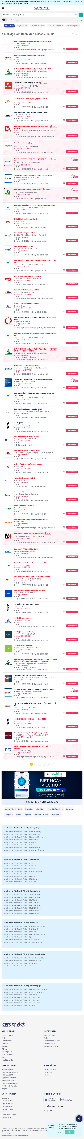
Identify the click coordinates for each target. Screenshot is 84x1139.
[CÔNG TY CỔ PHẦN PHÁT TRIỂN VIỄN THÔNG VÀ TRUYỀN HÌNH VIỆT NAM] (8, 678)
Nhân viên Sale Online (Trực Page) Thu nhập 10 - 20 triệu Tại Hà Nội (35, 318)
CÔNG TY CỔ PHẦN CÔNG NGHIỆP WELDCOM (27, 86)
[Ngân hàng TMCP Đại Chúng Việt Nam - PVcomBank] (8, 236)
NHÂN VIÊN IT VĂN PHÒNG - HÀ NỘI (26, 304)
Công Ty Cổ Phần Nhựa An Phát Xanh (25, 193)
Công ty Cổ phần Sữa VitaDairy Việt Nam (26, 494)
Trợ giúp (4, 1088)
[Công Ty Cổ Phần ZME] (8, 222)
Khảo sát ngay (24, 3)
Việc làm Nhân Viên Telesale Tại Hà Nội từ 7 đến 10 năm (22, 1003)
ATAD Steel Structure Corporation (24, 551)
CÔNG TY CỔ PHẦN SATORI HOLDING (25, 707)
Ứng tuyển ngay (72, 49)
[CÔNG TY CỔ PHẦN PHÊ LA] (8, 426)
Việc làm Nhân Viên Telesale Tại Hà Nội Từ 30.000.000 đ (22, 911)
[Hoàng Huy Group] (8, 307)
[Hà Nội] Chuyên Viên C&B (23, 618)
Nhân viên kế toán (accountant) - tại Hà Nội (29, 55)
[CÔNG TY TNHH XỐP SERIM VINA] (8, 293)
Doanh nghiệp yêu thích (15, 20)
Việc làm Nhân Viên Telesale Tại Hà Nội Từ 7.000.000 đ (21, 900)
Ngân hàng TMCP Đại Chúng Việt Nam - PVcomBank (30, 235)
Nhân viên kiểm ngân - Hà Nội (24, 233)
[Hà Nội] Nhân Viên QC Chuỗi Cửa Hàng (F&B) (30, 719)
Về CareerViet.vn (7, 1069)
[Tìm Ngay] (81, 15)
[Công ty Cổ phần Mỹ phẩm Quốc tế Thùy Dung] (8, 649)
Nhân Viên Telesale (20, 143)
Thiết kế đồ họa (7, 1106)
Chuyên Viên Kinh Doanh (13, 809)
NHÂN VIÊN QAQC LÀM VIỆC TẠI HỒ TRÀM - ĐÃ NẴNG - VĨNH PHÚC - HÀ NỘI (30, 350)
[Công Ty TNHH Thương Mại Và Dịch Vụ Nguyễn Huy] (8, 536)
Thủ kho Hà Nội (19, 492)
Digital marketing (7, 1104)
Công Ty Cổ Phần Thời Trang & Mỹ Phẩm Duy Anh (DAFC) (31, 735)
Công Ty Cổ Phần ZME (20, 221)
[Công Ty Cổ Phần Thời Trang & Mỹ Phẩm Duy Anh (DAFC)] (8, 736)
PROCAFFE (17, 57)
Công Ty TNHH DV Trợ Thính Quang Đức (26, 249)
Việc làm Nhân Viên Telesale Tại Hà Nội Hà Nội (19, 863)
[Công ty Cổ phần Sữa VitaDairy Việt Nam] (8, 495)
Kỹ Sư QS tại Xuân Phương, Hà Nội (25, 219)
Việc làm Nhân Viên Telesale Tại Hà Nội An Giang (20, 868)
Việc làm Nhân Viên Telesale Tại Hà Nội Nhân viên (20, 932)
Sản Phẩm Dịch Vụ (50, 1043)
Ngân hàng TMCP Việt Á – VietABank (25, 382)
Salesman (69, 809)
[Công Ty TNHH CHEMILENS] (8, 115)
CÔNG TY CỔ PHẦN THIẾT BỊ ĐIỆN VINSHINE (27, 579)
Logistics (27, 814)
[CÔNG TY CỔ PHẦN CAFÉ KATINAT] (8, 635)
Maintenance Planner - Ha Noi (24, 506)
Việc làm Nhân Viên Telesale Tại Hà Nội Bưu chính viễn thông (24, 850)
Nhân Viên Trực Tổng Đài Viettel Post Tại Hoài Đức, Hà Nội (34, 205)
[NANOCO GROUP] (8, 522)
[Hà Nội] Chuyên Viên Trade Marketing (27, 604)
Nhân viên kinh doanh (9, 1115)
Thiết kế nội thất (7, 1101)
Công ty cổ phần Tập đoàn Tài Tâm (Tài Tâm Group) (30, 368)
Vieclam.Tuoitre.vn (50, 1069)
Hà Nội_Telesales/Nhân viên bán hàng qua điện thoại (32, 41)
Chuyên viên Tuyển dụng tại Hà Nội (26, 82)
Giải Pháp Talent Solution (52, 1041)
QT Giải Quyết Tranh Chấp (10, 1086)
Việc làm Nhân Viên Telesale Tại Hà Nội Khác (18, 966)
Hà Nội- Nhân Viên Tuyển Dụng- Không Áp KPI (30, 563)
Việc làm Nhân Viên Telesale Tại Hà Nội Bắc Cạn (19, 876)
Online (18, 814)
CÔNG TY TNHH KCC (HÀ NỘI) (23, 751)
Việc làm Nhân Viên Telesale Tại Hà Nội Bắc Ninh (20, 882)
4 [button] (44, 764)
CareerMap (5, 1043)
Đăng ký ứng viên (7, 1060)
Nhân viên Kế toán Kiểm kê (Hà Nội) (26, 437)
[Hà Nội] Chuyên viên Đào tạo (24, 632)
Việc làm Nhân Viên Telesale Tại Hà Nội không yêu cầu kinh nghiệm (26, 989)
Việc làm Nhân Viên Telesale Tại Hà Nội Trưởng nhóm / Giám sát (25, 934)
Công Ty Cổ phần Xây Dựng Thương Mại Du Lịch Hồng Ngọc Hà (33, 453)
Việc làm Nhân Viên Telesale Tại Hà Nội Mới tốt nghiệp (21, 929)
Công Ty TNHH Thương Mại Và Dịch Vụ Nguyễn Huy (29, 536)
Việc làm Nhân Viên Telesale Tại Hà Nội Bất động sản (21, 845)
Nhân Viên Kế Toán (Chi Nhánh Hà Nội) (27, 450)
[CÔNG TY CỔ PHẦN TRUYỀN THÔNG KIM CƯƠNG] (8, 208)
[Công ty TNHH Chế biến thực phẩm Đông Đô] (8, 279)
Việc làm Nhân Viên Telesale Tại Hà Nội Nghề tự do (20, 963)
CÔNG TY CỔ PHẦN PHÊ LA (22, 425)
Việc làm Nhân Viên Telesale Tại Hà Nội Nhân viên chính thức (24, 958)
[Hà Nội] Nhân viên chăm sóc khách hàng (28, 423)
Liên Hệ (46, 1075)
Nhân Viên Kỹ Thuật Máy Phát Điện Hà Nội (28, 533)
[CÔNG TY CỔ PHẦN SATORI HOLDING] (8, 706)
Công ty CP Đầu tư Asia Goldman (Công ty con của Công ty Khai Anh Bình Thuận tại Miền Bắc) (35, 130)
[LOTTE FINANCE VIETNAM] (8, 44)
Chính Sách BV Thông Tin (10, 1072)
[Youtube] (51, 1111)
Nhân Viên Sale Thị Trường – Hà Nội (26, 290)
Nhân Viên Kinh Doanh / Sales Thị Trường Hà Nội (31, 519)
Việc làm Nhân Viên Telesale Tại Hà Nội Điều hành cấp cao (23, 942)
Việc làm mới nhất (7, 1035)
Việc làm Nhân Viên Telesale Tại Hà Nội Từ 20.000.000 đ (22, 908)
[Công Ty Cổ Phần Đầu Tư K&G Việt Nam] (8, 440)
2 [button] (35, 764)
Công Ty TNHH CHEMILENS (22, 114)
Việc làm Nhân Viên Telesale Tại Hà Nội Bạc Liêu (20, 874)
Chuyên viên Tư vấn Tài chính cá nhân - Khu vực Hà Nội (33, 175)
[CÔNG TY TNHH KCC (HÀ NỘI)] (8, 749)
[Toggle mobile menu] (3, 7)
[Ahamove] (8, 102)
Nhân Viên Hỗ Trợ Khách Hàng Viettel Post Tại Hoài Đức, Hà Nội (35, 261)
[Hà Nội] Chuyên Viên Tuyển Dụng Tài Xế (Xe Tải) (31, 99)
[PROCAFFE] (8, 58)
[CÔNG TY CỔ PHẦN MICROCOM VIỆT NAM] (8, 146)
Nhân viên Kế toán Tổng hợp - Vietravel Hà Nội (30, 590)
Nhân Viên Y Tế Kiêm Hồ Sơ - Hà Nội (26, 549)
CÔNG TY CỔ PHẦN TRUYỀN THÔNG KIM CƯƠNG (28, 207)
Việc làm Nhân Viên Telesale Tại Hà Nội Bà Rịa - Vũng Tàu (23, 871)
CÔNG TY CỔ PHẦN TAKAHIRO (23, 565)
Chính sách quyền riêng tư (10, 1083)
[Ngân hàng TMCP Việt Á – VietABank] (8, 382)
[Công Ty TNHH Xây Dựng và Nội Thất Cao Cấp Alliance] (8, 72)
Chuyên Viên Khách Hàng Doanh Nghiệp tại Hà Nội (30, 160)
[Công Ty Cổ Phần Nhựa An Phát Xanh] (8, 192)
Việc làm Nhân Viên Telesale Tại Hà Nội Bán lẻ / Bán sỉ (21, 839)
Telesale (4, 1112)
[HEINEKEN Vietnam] (8, 481)
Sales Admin (40, 809)
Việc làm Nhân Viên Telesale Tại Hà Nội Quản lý (19, 937)
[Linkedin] (47, 1111)
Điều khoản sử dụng (8, 1080)
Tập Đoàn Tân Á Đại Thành (22, 620)
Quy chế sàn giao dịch (9, 1077)
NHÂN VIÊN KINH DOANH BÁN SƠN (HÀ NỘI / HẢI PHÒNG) (31, 747)
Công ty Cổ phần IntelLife (22, 322)
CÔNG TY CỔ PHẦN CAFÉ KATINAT (24, 634)
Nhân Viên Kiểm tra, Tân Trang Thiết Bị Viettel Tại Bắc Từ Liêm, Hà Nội (34, 394)
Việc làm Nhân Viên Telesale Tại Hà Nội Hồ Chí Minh (21, 866)
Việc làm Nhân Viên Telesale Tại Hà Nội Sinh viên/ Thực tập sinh (25, 926)
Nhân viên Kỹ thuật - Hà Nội (23, 246)
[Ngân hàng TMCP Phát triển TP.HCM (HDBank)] (8, 162)
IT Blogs (4, 1049)
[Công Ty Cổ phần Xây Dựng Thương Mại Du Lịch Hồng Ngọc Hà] (8, 453)
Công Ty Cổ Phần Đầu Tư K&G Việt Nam (26, 439)
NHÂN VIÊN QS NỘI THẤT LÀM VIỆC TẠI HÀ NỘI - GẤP (32, 69)
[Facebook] (44, 1111)
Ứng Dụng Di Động (7, 1052)
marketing (29, 809)
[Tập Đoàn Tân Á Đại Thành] (8, 621)
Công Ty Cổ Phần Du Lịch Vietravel (24, 593)
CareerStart (6, 1057)
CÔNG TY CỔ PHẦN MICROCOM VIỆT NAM (26, 146)
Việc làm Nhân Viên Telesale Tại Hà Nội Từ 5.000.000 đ (22, 897)
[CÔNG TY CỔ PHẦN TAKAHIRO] (8, 566)
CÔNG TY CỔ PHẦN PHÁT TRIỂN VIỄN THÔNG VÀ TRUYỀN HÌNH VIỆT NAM (35, 678)
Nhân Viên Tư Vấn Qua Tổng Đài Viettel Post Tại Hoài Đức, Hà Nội (35, 334)
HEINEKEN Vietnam (20, 480)
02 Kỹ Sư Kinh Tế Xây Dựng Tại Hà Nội (27, 366)
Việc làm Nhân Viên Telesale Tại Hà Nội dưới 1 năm (20, 995)
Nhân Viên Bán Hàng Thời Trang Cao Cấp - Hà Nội (31, 733)
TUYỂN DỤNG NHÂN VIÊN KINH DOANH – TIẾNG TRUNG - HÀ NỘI (35, 704)
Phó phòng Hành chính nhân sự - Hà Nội (30, 675)
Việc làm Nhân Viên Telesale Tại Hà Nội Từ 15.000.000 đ (22, 905)
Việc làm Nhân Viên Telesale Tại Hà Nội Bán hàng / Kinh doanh (24, 837)
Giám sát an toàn (7, 1109)
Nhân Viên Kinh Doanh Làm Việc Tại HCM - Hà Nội (31, 112)
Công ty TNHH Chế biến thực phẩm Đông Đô (27, 278)
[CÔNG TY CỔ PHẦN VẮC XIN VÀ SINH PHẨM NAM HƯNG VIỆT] (8, 412)
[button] (81, 1)
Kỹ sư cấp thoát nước (55, 809)
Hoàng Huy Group (19, 306)
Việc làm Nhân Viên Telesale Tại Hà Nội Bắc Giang (20, 879)
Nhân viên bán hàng (41, 814)
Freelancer (5, 1098)
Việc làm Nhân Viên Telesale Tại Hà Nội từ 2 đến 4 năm (22, 997)
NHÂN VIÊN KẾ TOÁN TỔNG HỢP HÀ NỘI (28, 464)
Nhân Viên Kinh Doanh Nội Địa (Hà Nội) (27, 189)
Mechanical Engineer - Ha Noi (24, 478)
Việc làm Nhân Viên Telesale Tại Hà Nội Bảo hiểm (20, 842)
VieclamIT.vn (48, 1072)
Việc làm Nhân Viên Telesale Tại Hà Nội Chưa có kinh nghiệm (24, 992)
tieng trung (9, 814)
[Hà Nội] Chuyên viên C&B (23, 645)
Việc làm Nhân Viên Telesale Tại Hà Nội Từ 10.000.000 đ (22, 903)
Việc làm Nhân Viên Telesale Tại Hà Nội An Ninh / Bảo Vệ (22, 831)
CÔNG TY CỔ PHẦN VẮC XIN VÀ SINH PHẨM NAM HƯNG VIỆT (32, 411)
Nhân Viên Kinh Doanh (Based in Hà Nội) (28, 409)
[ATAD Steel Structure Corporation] (8, 552)
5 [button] (48, 764)
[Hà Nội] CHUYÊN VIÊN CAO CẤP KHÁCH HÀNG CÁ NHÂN (34, 689)
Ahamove (17, 101)
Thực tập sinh (56, 814)
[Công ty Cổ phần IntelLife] (8, 320)
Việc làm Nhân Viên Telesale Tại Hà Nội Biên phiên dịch (22, 847)
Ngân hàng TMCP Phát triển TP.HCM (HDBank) (28, 163)
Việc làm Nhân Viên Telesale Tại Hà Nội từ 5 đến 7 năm (21, 1000)
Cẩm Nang (5, 1046)
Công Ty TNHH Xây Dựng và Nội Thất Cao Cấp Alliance (30, 71)
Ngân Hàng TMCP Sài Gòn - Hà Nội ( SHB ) (26, 178)
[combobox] (39, 15)
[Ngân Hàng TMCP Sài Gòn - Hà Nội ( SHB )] (8, 178)
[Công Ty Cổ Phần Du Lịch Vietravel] (8, 593)
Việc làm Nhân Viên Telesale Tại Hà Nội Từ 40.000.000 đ (22, 913)
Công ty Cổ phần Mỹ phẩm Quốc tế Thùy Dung (28, 648)
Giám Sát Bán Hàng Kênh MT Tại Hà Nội (27, 276)
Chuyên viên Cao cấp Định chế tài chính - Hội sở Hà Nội (33, 379)
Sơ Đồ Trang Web (7, 1054)
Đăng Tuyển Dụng (49, 1035)
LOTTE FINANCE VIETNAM (22, 43)
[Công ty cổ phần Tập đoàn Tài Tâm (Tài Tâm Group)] (8, 369)
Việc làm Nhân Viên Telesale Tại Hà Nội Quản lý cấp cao (22, 939)
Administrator (6, 1117)
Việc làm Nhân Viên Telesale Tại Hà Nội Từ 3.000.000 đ (22, 895)
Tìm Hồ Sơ (47, 1038)
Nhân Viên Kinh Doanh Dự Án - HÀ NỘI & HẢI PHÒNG (32, 577)
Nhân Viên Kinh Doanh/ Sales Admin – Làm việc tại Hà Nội (31, 127)
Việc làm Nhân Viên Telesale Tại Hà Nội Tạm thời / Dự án (22, 960)
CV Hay (4, 1038)
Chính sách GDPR (7, 1075)
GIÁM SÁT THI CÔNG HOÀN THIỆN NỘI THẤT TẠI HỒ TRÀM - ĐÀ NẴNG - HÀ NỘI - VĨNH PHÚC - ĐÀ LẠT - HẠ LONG (35, 660)
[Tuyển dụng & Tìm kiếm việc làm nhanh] (42, 8)
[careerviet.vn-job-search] (51, 1099)
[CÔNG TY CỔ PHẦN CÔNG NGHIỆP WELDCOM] (8, 86)
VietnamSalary (6, 1041)
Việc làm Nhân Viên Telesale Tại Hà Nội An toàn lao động (22, 834)
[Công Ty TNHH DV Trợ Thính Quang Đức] (8, 250)
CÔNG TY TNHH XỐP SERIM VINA (24, 292)
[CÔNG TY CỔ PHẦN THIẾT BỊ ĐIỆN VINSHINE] (8, 580)
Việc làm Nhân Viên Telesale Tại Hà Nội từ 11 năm (20, 1005)
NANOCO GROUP (19, 521)
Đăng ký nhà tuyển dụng (51, 1046)
